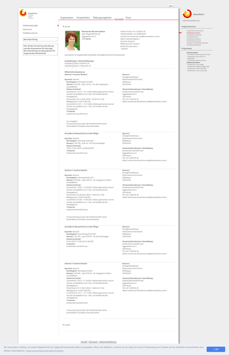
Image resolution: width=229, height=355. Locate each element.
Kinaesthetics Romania (194, 39)
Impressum (27, 29)
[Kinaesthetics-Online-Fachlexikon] (193, 13)
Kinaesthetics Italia (192, 37)
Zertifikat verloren (30, 33)
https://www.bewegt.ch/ (130, 39)
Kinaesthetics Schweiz (193, 33)
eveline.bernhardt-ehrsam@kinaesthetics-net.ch (140, 36)
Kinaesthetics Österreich (194, 35)
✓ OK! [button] (216, 349)
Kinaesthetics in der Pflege (195, 64)
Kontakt (119, 19)
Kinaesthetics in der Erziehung (197, 71)
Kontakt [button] (84, 342)
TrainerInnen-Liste (30, 25)
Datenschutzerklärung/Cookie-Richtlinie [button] (44, 351)
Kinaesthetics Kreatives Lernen (196, 60)
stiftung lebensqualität (194, 45)
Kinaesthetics (83, 17)
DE (170, 6)
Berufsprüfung (31, 39)
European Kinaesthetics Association (197, 43)
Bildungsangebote (102, 17)
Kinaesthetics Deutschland (195, 31)
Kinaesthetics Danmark (194, 41)
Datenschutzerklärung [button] (107, 342)
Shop (128, 17)
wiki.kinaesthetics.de (191, 20)
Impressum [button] (93, 342)
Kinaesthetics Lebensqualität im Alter (198, 54)
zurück (67, 26)
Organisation (66, 17)
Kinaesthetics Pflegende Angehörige (198, 66)
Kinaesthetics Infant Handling (196, 68)
